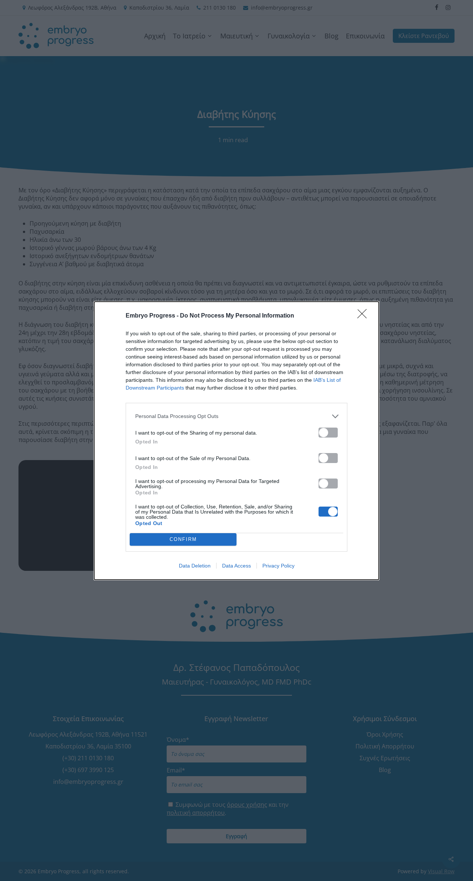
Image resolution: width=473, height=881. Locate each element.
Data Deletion (195, 566)
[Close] (364, 316)
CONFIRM (183, 539)
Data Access (236, 566)
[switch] (328, 433)
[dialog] (236, 441)
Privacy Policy (278, 566)
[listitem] (236, 416)
